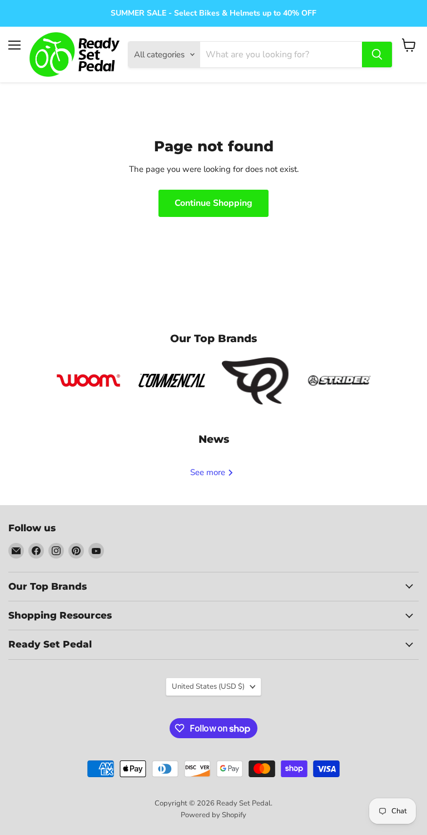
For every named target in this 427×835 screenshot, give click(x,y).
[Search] (377, 54)
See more (208, 472)
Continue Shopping (213, 203)
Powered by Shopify (213, 815)
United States (208, 686)
